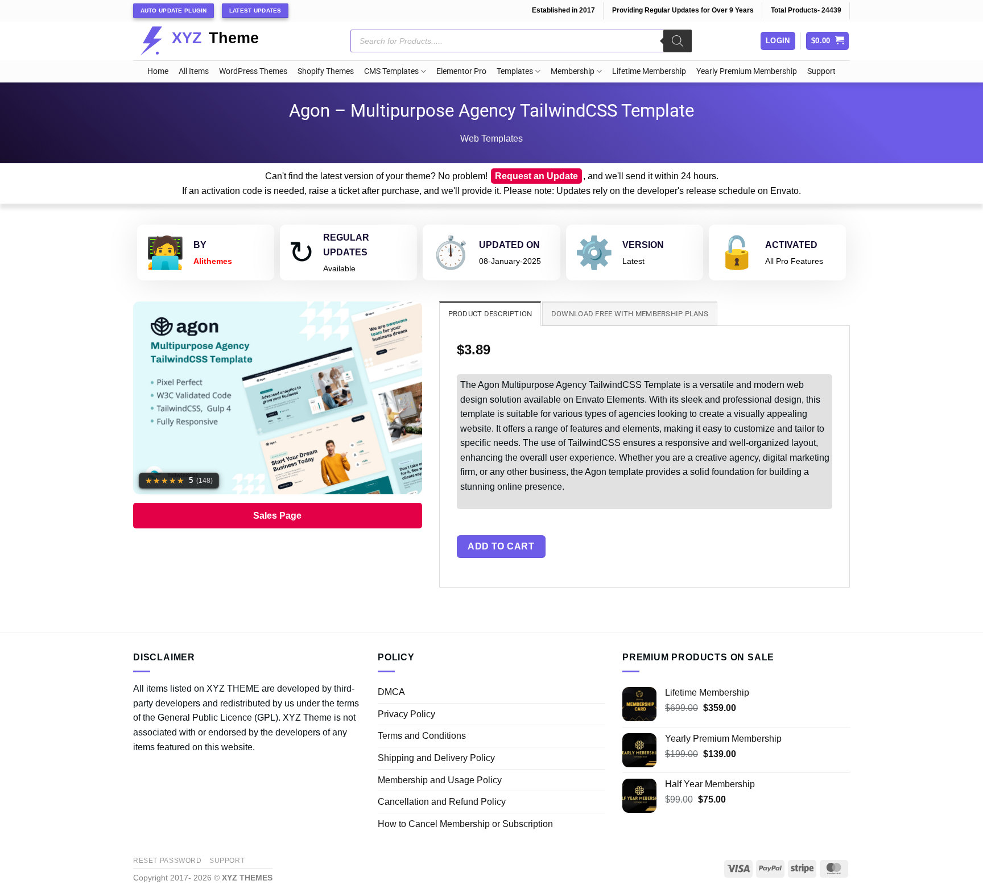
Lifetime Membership (649, 71)
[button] (827, 41)
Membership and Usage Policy (440, 780)
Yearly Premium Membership (746, 71)
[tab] (490, 313)
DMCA (391, 692)
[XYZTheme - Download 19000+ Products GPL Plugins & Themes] (208, 41)
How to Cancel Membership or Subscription (465, 824)
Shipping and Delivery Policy (436, 758)
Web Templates (491, 138)
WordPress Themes (253, 71)
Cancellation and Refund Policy (442, 802)
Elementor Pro (461, 71)
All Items (194, 71)
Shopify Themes (326, 71)
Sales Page (277, 515)
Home (157, 71)
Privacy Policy (406, 714)
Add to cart (501, 546)
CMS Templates (391, 71)
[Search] (677, 41)
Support (821, 71)
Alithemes (212, 261)
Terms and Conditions (422, 736)
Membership (572, 71)
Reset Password (167, 861)
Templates (515, 71)
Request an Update (536, 176)
